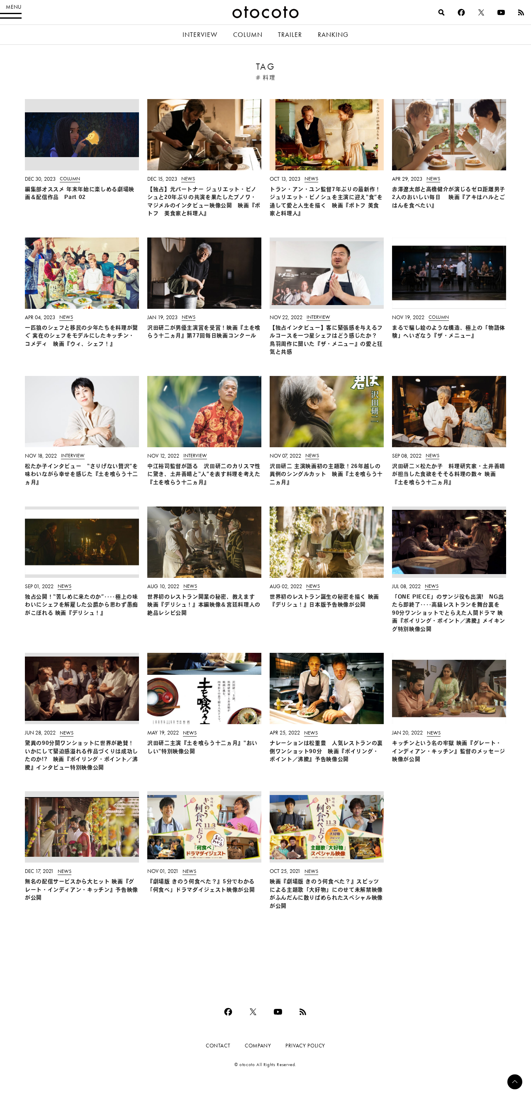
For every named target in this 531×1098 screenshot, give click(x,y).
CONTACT (218, 1045)
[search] (441, 12)
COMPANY (258, 1045)
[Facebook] (461, 12)
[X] (481, 12)
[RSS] (521, 12)
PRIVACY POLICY (305, 1045)
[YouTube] (501, 12)
